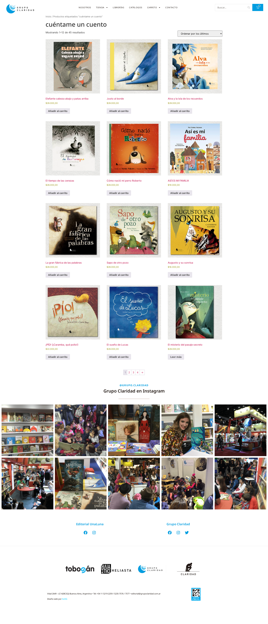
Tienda (100, 7)
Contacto (171, 7)
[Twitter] (187, 533)
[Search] (248, 7)
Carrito (152, 7)
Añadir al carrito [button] (57, 111)
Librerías (118, 7)
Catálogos (135, 7)
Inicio (48, 16)
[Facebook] (85, 533)
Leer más (176, 356)
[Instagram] (94, 533)
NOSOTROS (85, 7)
